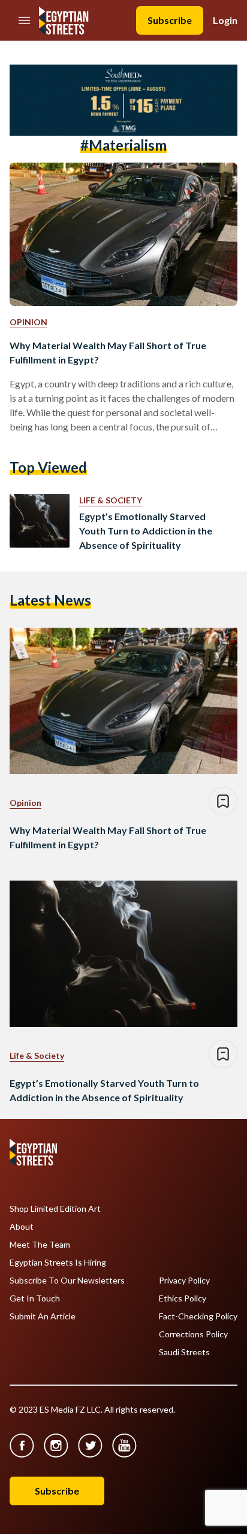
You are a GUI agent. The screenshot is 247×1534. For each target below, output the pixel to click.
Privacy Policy (184, 1280)
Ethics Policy (182, 1298)
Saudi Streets (184, 1352)
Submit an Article (43, 1316)
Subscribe (169, 20)
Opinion (28, 322)
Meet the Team (40, 1244)
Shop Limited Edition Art (55, 1209)
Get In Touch (35, 1298)
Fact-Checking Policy (198, 1316)
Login (225, 20)
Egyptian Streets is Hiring (58, 1262)
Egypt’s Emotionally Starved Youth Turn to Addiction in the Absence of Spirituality (145, 531)
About (22, 1227)
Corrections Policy (193, 1334)
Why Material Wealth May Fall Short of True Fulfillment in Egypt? (108, 352)
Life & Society (110, 500)
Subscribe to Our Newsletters (67, 1280)
